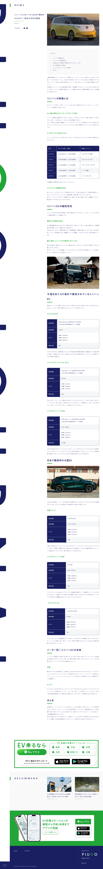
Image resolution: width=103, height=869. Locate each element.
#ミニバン (17, 23)
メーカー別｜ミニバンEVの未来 (62, 67)
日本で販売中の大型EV (59, 65)
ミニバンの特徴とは (58, 58)
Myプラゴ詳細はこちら (51, 832)
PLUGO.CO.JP (86, 858)
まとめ (54, 70)
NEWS (15, 850)
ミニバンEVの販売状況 (59, 60)
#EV (15, 23)
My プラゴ (84, 863)
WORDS (27, 850)
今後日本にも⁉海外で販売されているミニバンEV (67, 63)
